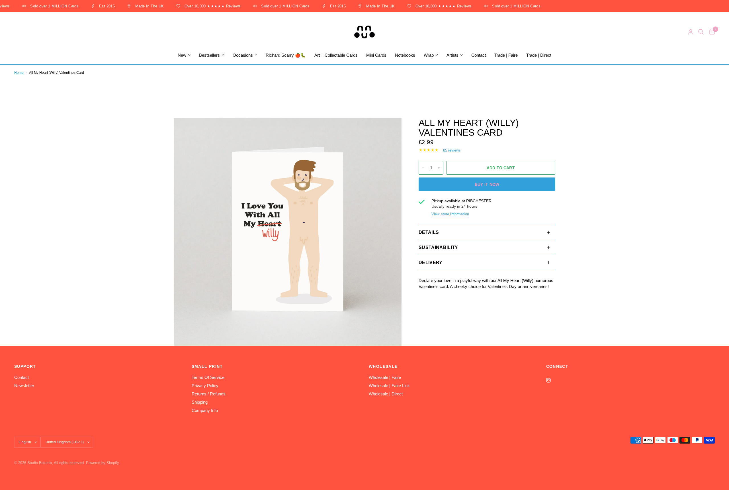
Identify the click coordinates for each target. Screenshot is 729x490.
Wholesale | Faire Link (389, 385)
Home (19, 73)
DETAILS (429, 232)
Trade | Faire (506, 55)
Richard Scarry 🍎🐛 (286, 55)
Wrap (429, 55)
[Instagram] (552, 380)
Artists (452, 55)
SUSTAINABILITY (438, 247)
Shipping (200, 402)
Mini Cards (376, 55)
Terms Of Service (208, 377)
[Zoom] (389, 129)
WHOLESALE (383, 366)
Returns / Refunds (209, 393)
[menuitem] (184, 55)
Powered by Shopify (102, 463)
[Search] (701, 32)
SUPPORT (25, 366)
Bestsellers (209, 55)
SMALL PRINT (207, 366)
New (182, 55)
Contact (478, 55)
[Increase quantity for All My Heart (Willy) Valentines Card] (439, 167)
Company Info (205, 410)
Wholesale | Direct (386, 393)
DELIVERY (431, 262)
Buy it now (487, 184)
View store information (450, 214)
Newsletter (24, 385)
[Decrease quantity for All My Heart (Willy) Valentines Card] (423, 167)
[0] (711, 32)
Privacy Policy (205, 385)
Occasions (243, 55)
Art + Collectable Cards (336, 55)
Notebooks (405, 55)
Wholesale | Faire (385, 377)
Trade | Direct (538, 55)
